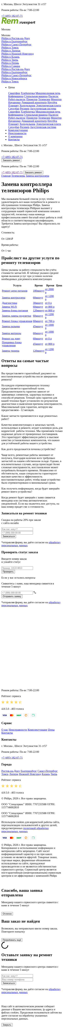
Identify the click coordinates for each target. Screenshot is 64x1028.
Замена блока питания (15, 310)
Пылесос (53, 96)
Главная (6, 175)
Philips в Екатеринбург (14, 41)
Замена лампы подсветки (16, 315)
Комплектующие (18, 130)
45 (38, 326)
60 (38, 297)
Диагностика (9, 302)
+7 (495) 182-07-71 (12, 15)
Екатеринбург (29, 771)
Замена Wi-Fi (9, 306)
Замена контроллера (37, 175)
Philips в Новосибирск (14, 78)
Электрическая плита (48, 105)
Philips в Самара (10, 66)
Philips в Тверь (9, 59)
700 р (49, 321)
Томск (5, 774)
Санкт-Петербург (48, 771)
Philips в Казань (10, 56)
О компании (15, 136)
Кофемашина (15, 96)
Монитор (56, 99)
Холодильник (27, 105)
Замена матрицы (11, 333)
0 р (48, 302)
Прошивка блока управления (12, 344)
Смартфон (14, 93)
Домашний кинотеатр (34, 102)
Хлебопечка (28, 93)
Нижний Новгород (30, 774)
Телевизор (44, 99)
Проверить (8, 571)
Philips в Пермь (10, 63)
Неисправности (17, 133)
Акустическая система (43, 108)
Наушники (14, 102)
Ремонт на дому (11, 338)
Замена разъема (11, 326)
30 (38, 302)
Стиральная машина (36, 96)
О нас (4, 729)
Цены (51, 729)
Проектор (32, 99)
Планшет (13, 105)
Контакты (14, 139)
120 (38, 310)
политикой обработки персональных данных (25, 830)
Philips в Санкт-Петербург (16, 44)
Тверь (54, 774)
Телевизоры (18, 175)
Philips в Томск (10, 47)
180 (38, 290)
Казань (46, 774)
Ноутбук (52, 102)
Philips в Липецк (10, 50)
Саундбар (13, 108)
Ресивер (24, 108)
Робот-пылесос (17, 99)
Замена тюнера (10, 350)
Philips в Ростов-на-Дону (15, 38)
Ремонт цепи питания (14, 290)
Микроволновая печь (47, 93)
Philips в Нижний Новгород (17, 53)
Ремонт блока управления (17, 321)
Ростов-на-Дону (10, 771)
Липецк (13, 774)
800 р (49, 306)
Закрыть (7, 1025)
